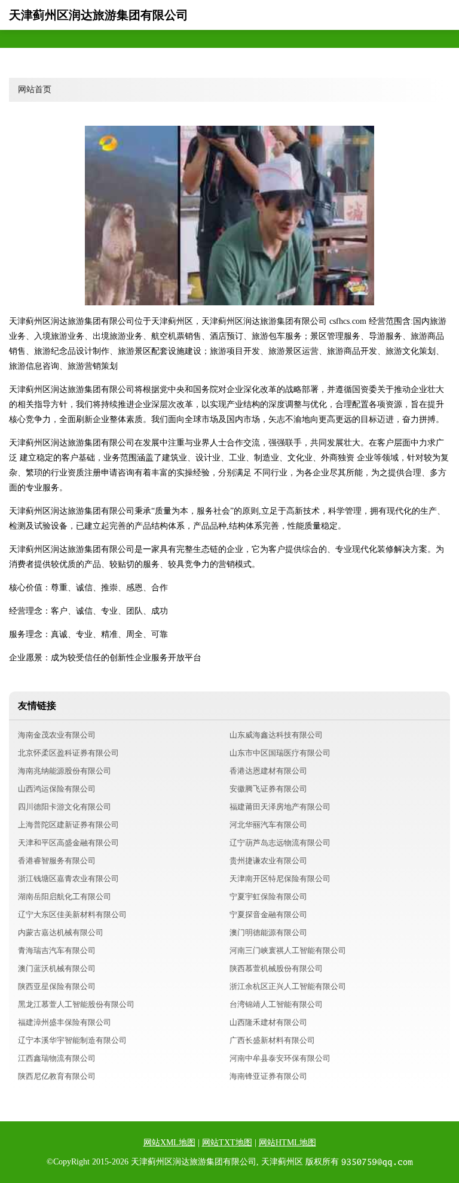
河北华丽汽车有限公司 (268, 824)
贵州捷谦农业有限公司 (268, 860)
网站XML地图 (169, 1142)
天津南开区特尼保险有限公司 (280, 878)
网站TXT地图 (227, 1142)
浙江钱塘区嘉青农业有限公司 (68, 878)
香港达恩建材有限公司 (268, 770)
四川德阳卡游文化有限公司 (64, 806)
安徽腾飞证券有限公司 (268, 788)
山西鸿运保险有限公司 (57, 788)
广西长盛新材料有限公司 (272, 1040)
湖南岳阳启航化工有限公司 (64, 896)
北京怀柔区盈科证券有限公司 (68, 752)
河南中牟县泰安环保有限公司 (280, 1058)
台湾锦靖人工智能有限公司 (276, 1004)
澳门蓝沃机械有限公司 (57, 968)
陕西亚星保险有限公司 (57, 986)
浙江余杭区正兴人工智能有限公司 (288, 986)
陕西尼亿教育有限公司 (57, 1076)
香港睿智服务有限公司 (57, 860)
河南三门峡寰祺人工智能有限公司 (288, 950)
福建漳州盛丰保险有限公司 (64, 1022)
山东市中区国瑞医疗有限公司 (280, 752)
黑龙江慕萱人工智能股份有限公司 (76, 1004)
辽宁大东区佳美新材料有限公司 (72, 914)
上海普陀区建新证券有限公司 (68, 824)
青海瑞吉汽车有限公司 (57, 950)
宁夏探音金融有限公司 (268, 914)
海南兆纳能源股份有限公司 (64, 770)
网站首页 (34, 89)
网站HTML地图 (287, 1142)
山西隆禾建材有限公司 (268, 1022)
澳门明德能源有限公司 (268, 932)
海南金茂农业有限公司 (57, 734)
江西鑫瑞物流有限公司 (57, 1058)
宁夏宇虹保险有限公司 (268, 896)
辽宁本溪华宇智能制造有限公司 (72, 1040)
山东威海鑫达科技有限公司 (276, 734)
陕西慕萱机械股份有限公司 (276, 968)
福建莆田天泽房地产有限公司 (280, 806)
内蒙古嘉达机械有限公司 (60, 932)
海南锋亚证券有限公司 (268, 1076)
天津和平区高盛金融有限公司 (68, 842)
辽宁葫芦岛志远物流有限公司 (280, 842)
